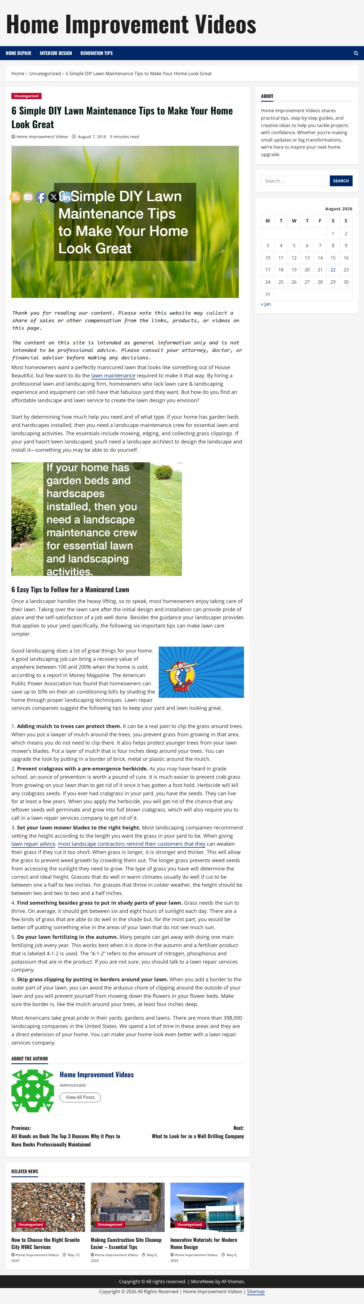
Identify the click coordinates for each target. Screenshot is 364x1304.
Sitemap (256, 1291)
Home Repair (18, 53)
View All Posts (80, 1097)
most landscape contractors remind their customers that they (131, 843)
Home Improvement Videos (131, 23)
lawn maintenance (113, 375)
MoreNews (202, 1281)
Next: (198, 1132)
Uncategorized (26, 95)
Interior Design (56, 53)
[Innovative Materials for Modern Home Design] (207, 1207)
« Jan (266, 304)
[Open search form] (356, 53)
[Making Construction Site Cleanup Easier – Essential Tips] (127, 1207)
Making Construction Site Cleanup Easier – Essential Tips (126, 1243)
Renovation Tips (96, 53)
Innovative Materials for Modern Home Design (203, 1243)
